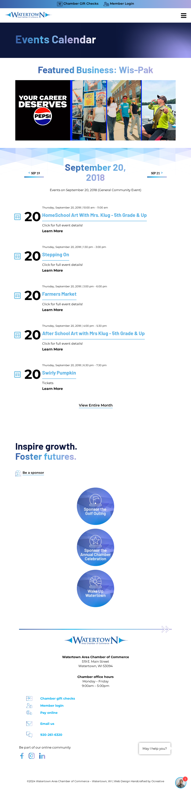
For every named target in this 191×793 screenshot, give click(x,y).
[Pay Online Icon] (29, 711)
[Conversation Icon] (29, 733)
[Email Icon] (29, 722)
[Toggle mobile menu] (184, 15)
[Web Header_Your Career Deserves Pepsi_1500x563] (95, 82)
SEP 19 (34, 173)
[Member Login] (29, 704)
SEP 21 (157, 173)
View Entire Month (96, 405)
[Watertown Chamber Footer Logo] (95, 638)
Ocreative (157, 781)
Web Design (122, 781)
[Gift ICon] (29, 697)
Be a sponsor (33, 472)
